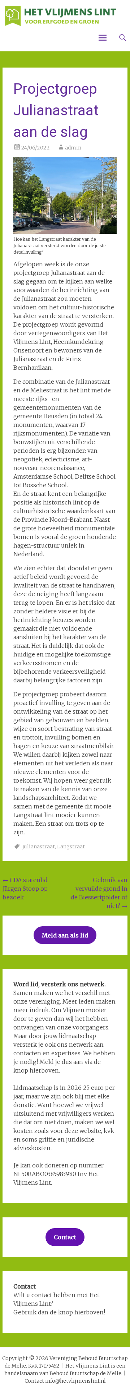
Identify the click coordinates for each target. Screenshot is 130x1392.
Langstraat (71, 846)
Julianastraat (38, 846)
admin (73, 147)
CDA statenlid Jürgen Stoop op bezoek (25, 888)
